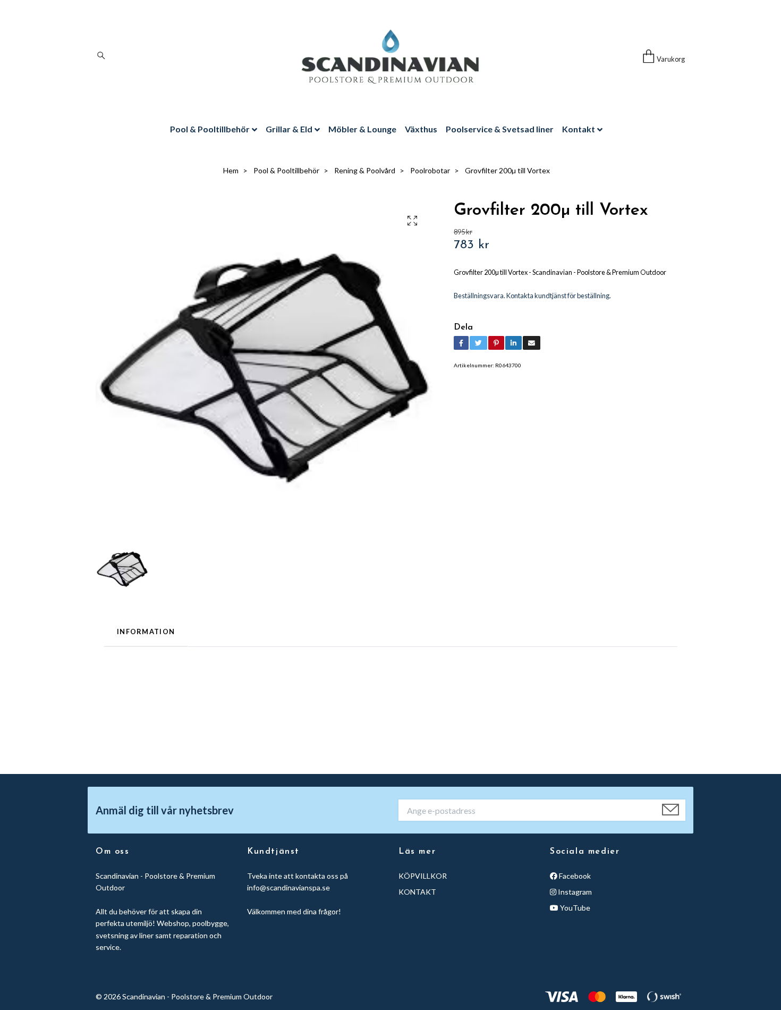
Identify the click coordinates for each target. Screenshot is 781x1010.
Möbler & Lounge (362, 129)
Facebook (574, 875)
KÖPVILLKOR (422, 875)
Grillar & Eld (289, 129)
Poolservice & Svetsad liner (500, 129)
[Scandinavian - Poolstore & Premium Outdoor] (390, 57)
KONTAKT (417, 891)
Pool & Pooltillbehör (210, 129)
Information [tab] (146, 631)
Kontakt (578, 129)
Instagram (574, 891)
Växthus (421, 129)
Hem (231, 170)
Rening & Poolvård (364, 170)
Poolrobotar (430, 170)
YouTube (574, 907)
